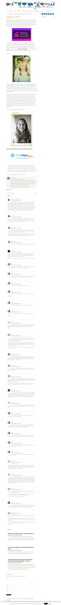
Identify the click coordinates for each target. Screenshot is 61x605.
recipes (17, 183)
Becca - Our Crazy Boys (14, 512)
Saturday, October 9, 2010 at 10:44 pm (16, 413)
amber (11, 321)
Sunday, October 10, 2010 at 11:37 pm (16, 283)
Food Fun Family (30, 4)
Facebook (27, 186)
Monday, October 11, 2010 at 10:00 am (16, 251)
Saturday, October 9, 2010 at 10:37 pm (16, 452)
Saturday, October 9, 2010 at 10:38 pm (16, 443)
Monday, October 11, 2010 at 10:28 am (16, 242)
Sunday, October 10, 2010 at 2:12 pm (16, 335)
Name (7, 585)
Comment (7, 577)
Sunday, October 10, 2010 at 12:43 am (16, 376)
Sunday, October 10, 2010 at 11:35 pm (16, 303)
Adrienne (12, 488)
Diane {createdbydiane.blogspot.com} (16, 199)
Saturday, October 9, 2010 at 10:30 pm (16, 475)
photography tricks (22, 183)
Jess (11, 353)
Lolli (11, 263)
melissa (12, 402)
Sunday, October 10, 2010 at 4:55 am (16, 366)
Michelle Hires (13, 365)
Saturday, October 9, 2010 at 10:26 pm (16, 503)
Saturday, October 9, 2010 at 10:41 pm (16, 433)
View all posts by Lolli (14, 186)
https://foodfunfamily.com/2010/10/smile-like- (20, 568)
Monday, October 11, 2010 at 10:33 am (16, 228)
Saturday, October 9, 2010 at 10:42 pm (16, 423)
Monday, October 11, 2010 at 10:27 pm (16, 216)
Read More (49, 603)
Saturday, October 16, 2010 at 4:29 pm (16, 200)
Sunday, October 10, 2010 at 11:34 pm (16, 311)
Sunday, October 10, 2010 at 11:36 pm (16, 292)
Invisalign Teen (9, 103)
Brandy (12, 215)
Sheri (11, 334)
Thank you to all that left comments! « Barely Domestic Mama (20, 533)
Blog (21, 186)
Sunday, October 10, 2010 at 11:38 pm (16, 274)
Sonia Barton (12, 241)
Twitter (23, 186)
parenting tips (29, 183)
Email (7, 588)
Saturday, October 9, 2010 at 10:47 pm (16, 403)
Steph (11, 460)
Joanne (12, 389)
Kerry (11, 502)
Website (7, 591)
